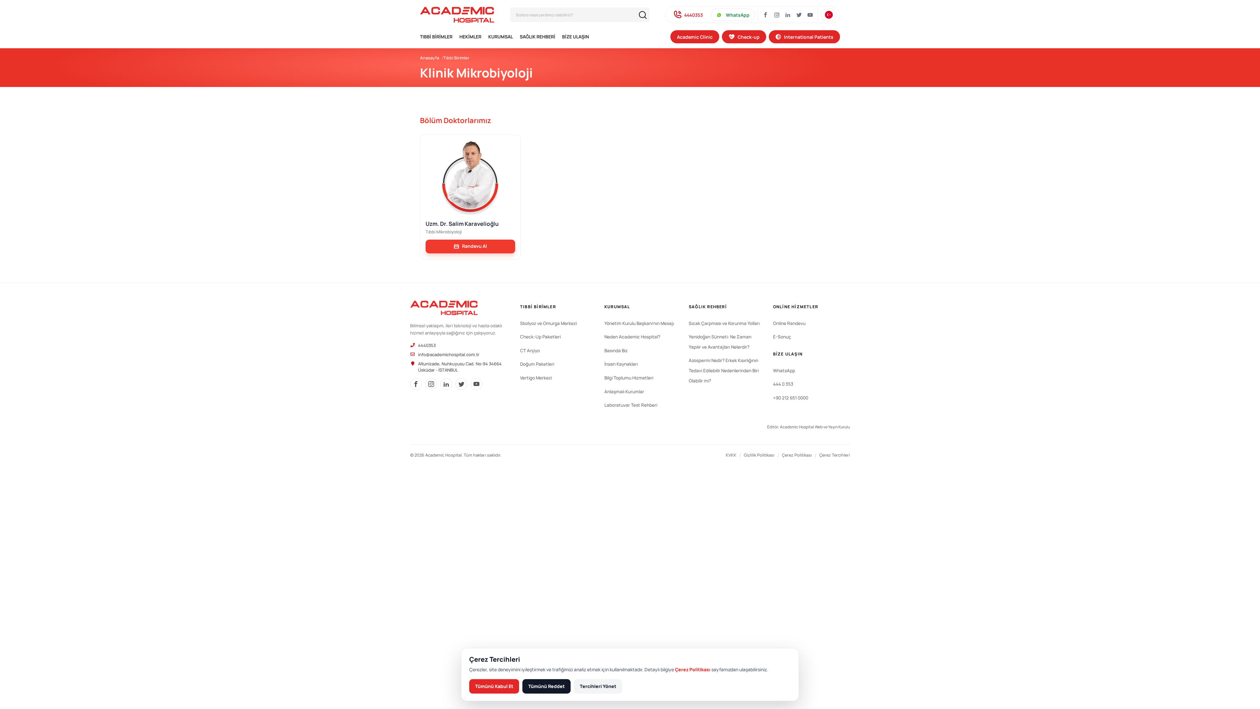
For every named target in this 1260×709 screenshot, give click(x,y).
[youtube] (476, 384)
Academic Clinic (695, 37)
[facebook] (416, 384)
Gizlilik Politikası (759, 455)
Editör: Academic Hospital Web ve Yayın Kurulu (808, 427)
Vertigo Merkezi (536, 378)
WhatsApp (737, 15)
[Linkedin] (788, 15)
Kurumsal (500, 36)
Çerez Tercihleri (834, 455)
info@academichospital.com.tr (448, 354)
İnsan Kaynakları (621, 364)
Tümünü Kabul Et (494, 686)
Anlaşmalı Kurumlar (624, 392)
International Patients (808, 37)
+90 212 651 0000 (790, 398)
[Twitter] (799, 15)
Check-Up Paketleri (540, 337)
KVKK (731, 455)
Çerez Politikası (797, 455)
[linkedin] (446, 384)
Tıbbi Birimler (436, 36)
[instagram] (777, 15)
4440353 (693, 15)
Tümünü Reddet (546, 686)
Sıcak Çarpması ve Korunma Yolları (724, 323)
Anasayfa (429, 58)
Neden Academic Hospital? (632, 337)
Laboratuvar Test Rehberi (630, 405)
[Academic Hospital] (444, 308)
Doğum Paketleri (537, 364)
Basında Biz (616, 351)
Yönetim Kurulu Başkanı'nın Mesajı (639, 323)
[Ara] (643, 15)
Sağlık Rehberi (537, 36)
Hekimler (470, 36)
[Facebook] (765, 15)
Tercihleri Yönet (598, 686)
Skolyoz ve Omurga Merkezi (548, 323)
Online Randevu (789, 323)
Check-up (749, 37)
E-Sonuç (782, 337)
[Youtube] (810, 15)
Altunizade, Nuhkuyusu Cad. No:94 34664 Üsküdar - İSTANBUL (460, 367)
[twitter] (461, 384)
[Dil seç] (829, 15)
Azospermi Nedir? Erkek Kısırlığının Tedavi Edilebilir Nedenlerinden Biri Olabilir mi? (724, 370)
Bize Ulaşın (575, 36)
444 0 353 (783, 384)
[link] (470, 246)
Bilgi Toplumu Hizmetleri (628, 378)
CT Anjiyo (530, 351)
